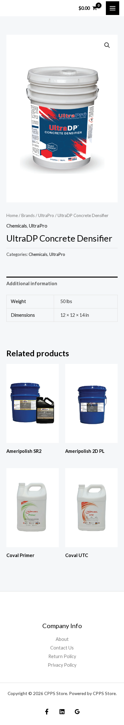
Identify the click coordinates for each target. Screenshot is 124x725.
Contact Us (62, 647)
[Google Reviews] (77, 711)
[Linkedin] (62, 711)
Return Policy (62, 656)
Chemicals (16, 225)
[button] (107, 45)
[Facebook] (47, 711)
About (62, 639)
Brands (28, 215)
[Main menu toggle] (112, 8)
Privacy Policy (62, 665)
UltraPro (46, 215)
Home (12, 215)
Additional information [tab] (31, 283)
